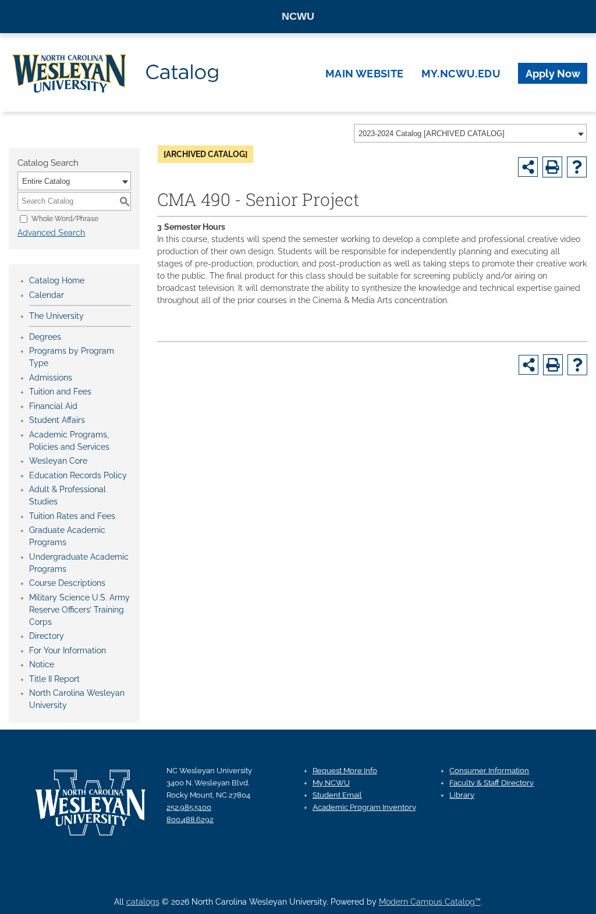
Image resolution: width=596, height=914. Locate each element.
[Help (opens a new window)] (577, 167)
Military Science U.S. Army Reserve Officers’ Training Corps (79, 610)
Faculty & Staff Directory (491, 782)
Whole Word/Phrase (64, 219)
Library (461, 795)
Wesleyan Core (58, 460)
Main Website (364, 73)
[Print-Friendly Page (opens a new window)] (552, 167)
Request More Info (345, 770)
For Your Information (67, 650)
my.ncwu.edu (461, 73)
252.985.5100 (188, 807)
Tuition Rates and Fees (72, 516)
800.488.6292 (190, 819)
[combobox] (470, 133)
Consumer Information (489, 770)
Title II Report (54, 679)
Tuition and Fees (60, 391)
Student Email (337, 795)
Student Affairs (57, 420)
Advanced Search (51, 232)
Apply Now (553, 73)
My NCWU (331, 782)
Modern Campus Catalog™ (430, 901)
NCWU (298, 16)
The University (56, 316)
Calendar (46, 295)
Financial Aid (53, 406)
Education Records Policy (78, 475)
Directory (46, 636)
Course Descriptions (67, 583)
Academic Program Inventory (364, 807)
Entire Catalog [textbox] (46, 181)
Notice (41, 664)
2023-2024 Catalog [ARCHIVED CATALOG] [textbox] (432, 133)
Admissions (50, 377)
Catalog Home (56, 280)
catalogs (142, 901)
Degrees (45, 337)
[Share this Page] (528, 167)
